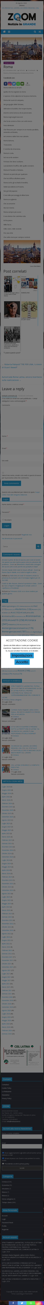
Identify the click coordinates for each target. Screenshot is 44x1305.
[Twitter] (22, 1303)
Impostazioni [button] (22, 655)
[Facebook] (13, 1303)
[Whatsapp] (30, 1303)
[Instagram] (39, 1303)
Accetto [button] (22, 662)
